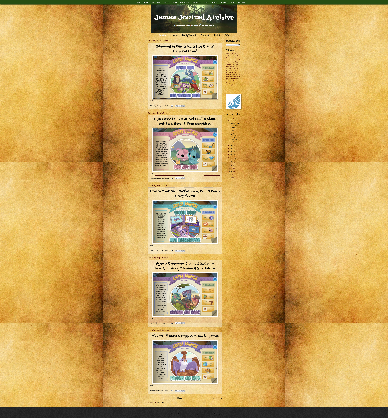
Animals (205, 35)
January (233, 158)
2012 (230, 171)
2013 (230, 168)
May (232, 145)
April (232, 148)
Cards (217, 35)
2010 (230, 178)
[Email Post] (171, 106)
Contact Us (241, 2)
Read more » (153, 101)
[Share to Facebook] (182, 106)
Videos (233, 2)
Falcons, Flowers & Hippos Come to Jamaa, (184, 336)
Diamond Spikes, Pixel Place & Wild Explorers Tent (185, 49)
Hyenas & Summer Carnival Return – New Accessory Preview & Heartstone (185, 266)
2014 (230, 165)
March (232, 151)
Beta (227, 35)
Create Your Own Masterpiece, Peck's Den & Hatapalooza (185, 193)
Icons (175, 35)
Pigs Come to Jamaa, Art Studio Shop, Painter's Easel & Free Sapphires (185, 121)
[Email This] (176, 106)
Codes (159, 2)
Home (138, 2)
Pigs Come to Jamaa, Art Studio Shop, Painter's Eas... (235, 137)
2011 (230, 175)
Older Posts (217, 398)
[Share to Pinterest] (183, 106)
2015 (230, 162)
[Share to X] (180, 106)
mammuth (205, 414)
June (232, 121)
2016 (230, 118)
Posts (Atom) (160, 403)
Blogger (219, 414)
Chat (152, 2)
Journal (163, 35)
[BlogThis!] (178, 106)
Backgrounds (189, 35)
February (233, 155)
